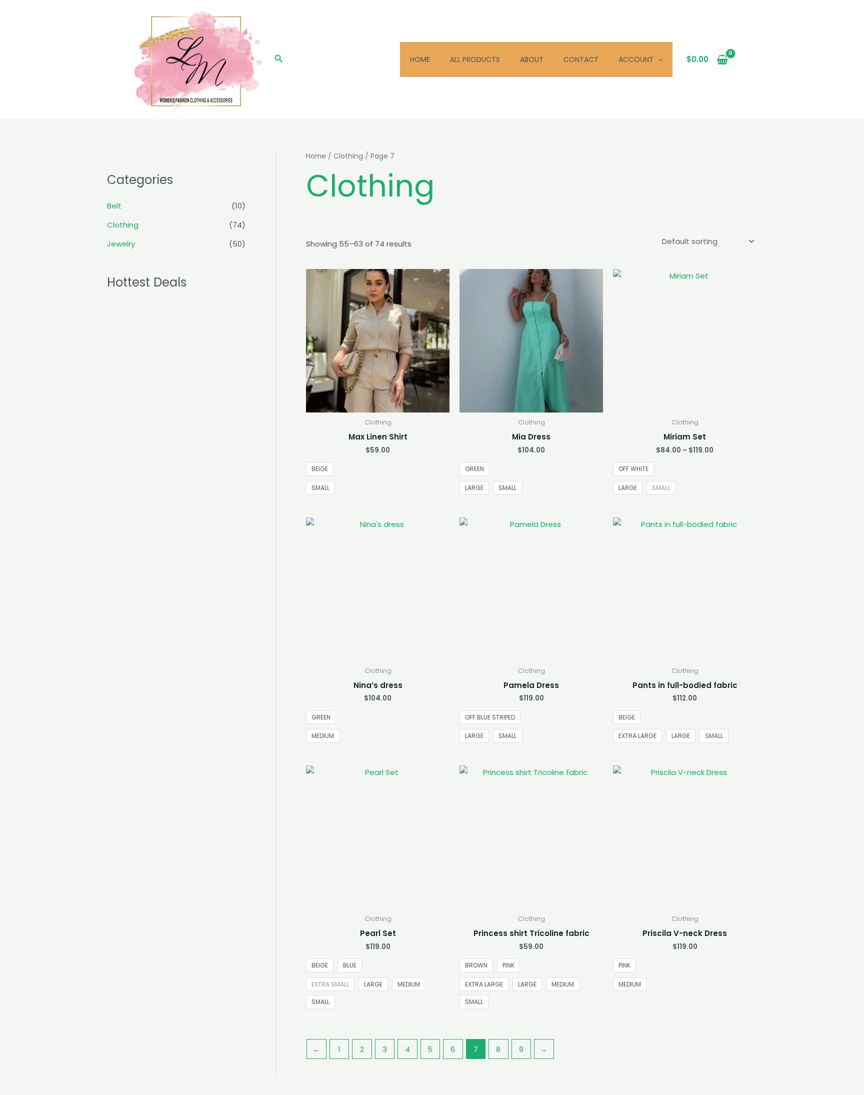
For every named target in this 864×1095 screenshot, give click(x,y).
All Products (475, 59)
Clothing (122, 225)
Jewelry (121, 243)
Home (420, 59)
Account (636, 59)
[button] (279, 59)
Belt (114, 205)
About (532, 59)
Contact (581, 59)
